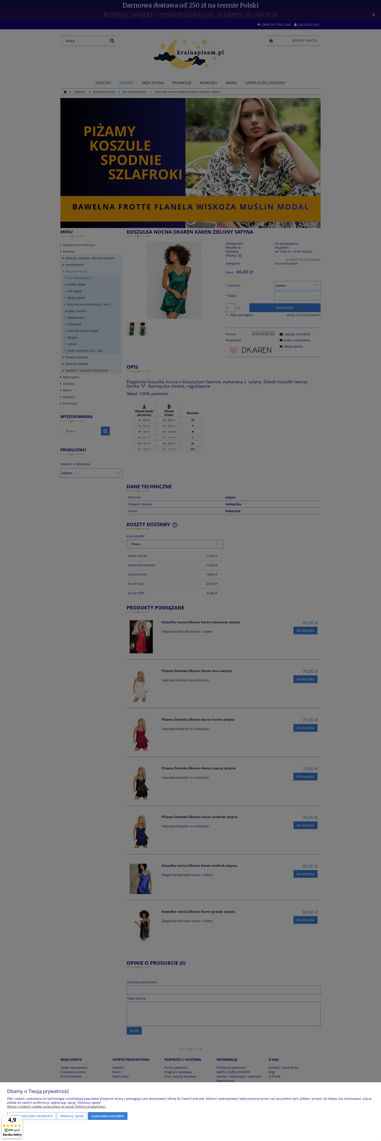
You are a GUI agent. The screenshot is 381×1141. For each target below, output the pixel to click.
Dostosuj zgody (72, 1116)
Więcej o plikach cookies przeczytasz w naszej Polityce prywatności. (56, 1106)
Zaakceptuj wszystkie (107, 1116)
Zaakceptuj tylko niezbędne (31, 1116)
